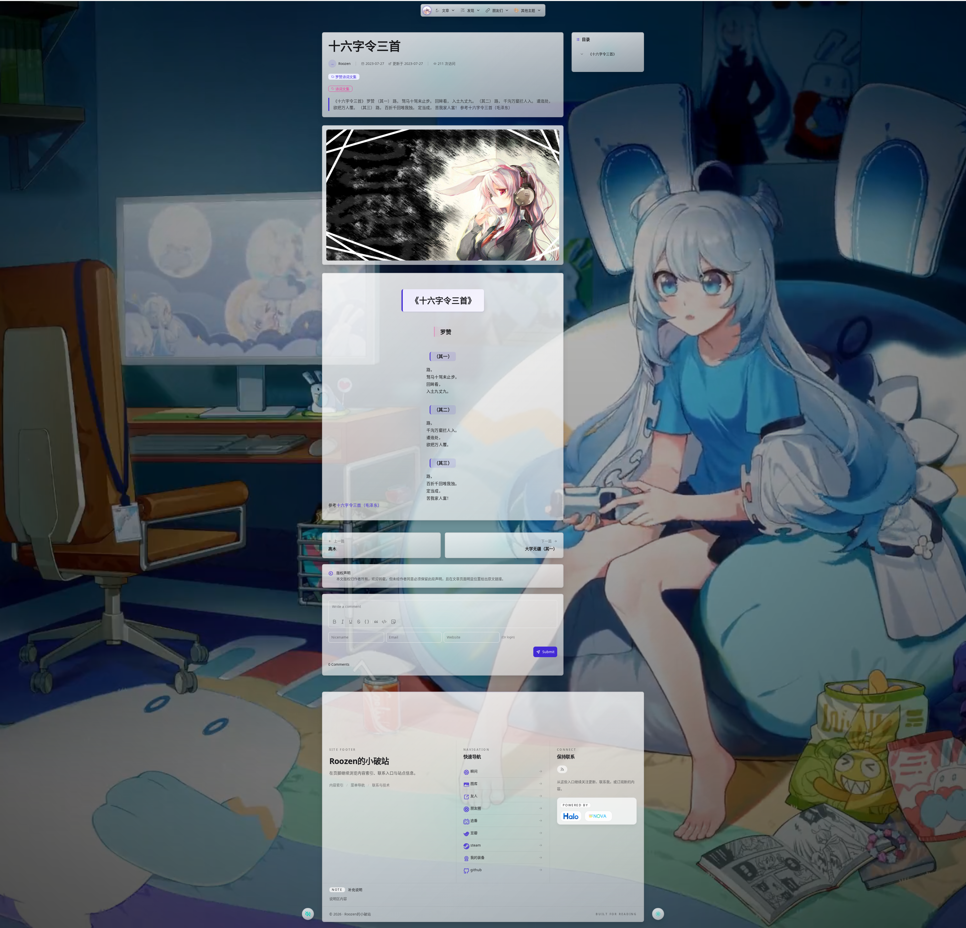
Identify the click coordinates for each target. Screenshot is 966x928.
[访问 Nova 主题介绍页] (598, 816)
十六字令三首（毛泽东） (359, 505)
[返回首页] (427, 10)
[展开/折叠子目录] (582, 54)
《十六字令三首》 (602, 54)
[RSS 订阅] (562, 769)
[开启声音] (308, 914)
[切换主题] (658, 914)
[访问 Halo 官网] (571, 816)
